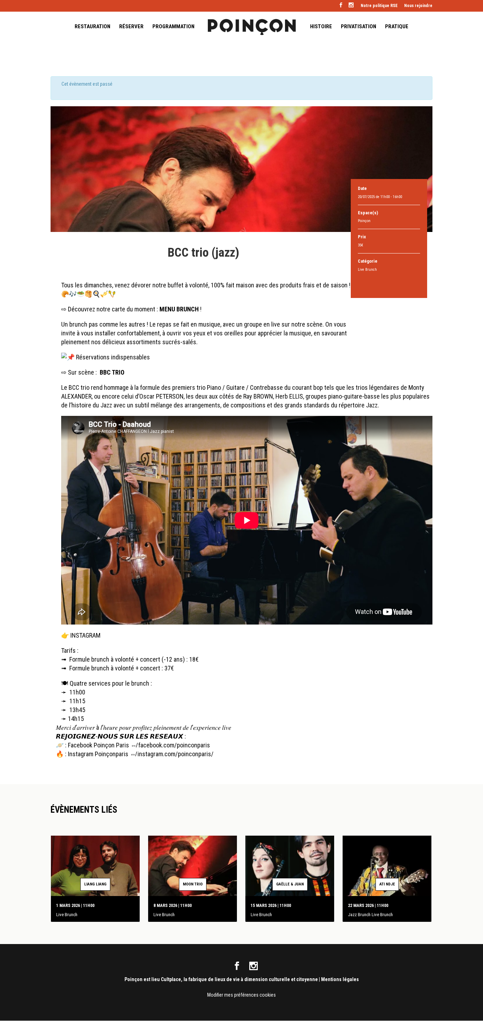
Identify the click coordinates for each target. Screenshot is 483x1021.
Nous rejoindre (418, 6)
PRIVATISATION (358, 27)
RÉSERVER (131, 27)
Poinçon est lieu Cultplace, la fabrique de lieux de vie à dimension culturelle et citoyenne (221, 979)
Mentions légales (340, 979)
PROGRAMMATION (173, 27)
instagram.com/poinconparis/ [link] (176, 754)
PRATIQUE (396, 27)
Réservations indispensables (113, 357)
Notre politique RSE (379, 6)
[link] (174, 745)
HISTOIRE (321, 27)
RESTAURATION (92, 27)
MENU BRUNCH (179, 309)
